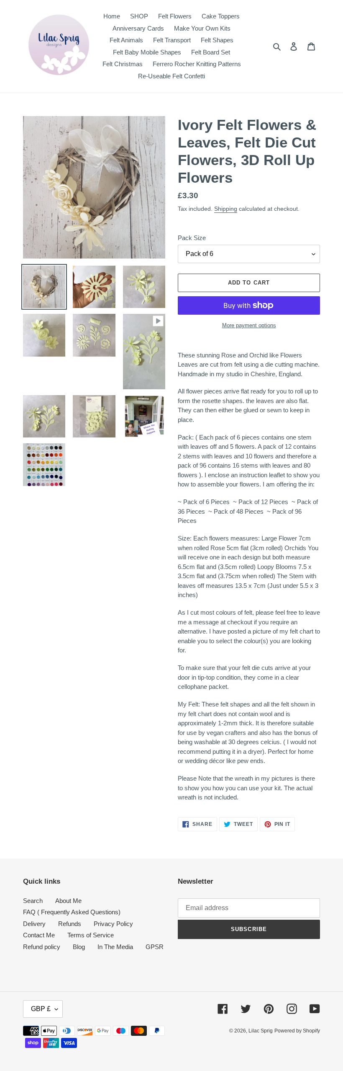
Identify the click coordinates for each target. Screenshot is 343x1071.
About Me (68, 900)
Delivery (34, 923)
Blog (79, 946)
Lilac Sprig (260, 1031)
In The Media (115, 946)
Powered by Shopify (297, 1031)
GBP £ (41, 1008)
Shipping (225, 208)
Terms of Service (90, 935)
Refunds (69, 923)
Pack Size (192, 237)
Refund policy (41, 946)
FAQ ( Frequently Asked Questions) (71, 912)
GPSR (155, 946)
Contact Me (39, 935)
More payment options (249, 325)
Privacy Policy (113, 923)
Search (33, 900)
